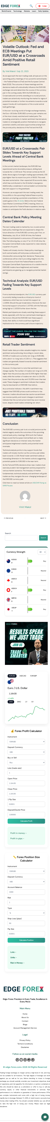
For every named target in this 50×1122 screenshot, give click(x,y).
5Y (32, 702)
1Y (26, 702)
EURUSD (12, 676)
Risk (9, 897)
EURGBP (33, 676)
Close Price (12, 789)
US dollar (20, 201)
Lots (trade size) (14, 768)
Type (10, 908)
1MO (11, 702)
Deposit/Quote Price (16, 810)
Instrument (12, 737)
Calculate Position (26, 940)
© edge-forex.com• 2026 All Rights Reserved (25, 1067)
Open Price (12, 778)
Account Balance (15, 887)
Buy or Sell (12, 757)
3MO (19, 702)
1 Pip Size (12, 799)
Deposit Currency (15, 747)
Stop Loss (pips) (15, 918)
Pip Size (11, 929)
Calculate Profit (26, 821)
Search (8, 533)
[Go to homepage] (11, 6)
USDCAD (22, 676)
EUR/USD (31, 294)
